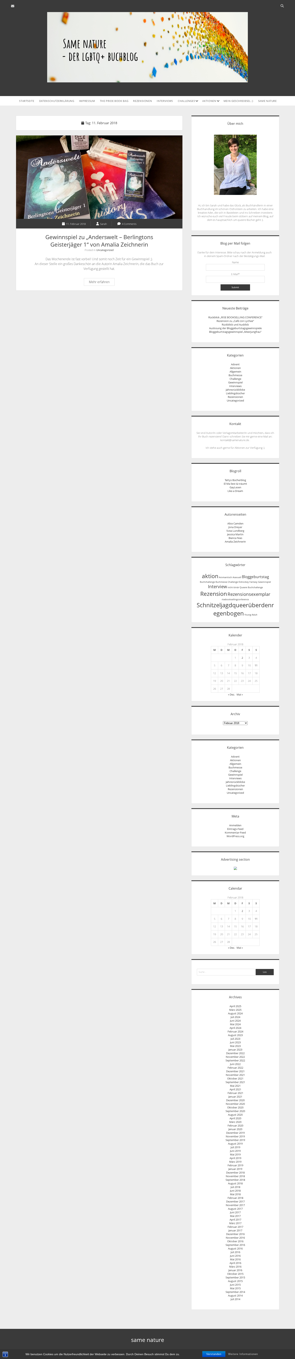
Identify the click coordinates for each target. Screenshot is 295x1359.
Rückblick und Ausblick (235, 324)
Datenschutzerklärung (56, 101)
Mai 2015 (235, 1288)
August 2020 (235, 1114)
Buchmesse (235, 375)
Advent (235, 364)
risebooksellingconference (235, 599)
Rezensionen (142, 101)
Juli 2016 (235, 1252)
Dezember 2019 (235, 1133)
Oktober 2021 (235, 1078)
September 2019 (235, 1140)
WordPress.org (235, 836)
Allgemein (235, 371)
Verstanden (213, 1354)
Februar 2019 (235, 1165)
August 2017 (235, 1209)
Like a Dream (235, 491)
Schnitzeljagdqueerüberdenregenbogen (235, 609)
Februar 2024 (235, 1031)
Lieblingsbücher (235, 393)
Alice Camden (235, 523)
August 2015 (235, 1281)
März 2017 (235, 1223)
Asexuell (237, 577)
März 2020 (235, 1122)
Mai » (240, 694)
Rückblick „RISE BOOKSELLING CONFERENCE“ (235, 317)
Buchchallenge (207, 582)
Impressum (87, 101)
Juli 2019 (235, 1147)
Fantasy (253, 582)
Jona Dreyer (235, 527)
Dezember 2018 (235, 1172)
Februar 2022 (235, 1067)
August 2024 (235, 1013)
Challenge (235, 379)
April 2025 (235, 1006)
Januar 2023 (235, 1049)
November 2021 (235, 1075)
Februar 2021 (235, 1093)
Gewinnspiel (235, 382)
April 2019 (235, 1158)
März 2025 (235, 1010)
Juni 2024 (235, 1020)
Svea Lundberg (235, 531)
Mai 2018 (235, 1194)
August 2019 (235, 1143)
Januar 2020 (235, 1129)
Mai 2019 (235, 1154)
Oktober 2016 (235, 1241)
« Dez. (231, 694)
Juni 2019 (235, 1151)
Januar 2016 (235, 1270)
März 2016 (235, 1266)
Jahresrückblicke (235, 389)
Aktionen (209, 101)
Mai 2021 (235, 1086)
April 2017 (235, 1219)
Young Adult (250, 614)
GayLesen (235, 487)
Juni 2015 (235, 1284)
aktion (210, 576)
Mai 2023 (235, 1046)
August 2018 (235, 1183)
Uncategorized (105, 250)
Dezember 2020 (235, 1100)
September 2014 (235, 1292)
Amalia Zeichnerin (235, 541)
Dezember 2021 (235, 1071)
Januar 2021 (235, 1096)
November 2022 (235, 1057)
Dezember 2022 (235, 1053)
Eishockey (244, 582)
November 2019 (235, 1136)
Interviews (165, 101)
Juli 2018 (235, 1187)
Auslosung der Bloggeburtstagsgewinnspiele (235, 328)
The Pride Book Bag (114, 101)
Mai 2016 (235, 1259)
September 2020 (235, 1111)
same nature (267, 101)
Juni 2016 (235, 1256)
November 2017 (235, 1205)
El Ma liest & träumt (235, 483)
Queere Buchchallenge (251, 587)
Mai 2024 (235, 1024)
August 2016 (235, 1248)
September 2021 (235, 1082)
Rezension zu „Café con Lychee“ (235, 321)
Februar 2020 (235, 1125)
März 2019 (235, 1161)
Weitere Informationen (243, 1354)
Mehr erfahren (101, 283)
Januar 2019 (235, 1169)
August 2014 (235, 1295)
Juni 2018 (235, 1190)
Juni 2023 (235, 1042)
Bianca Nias (235, 538)
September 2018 (235, 1180)
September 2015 (235, 1277)
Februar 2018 (235, 1198)
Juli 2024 (235, 1017)
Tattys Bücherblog (235, 480)
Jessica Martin (235, 534)
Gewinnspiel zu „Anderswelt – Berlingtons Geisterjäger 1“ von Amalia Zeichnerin (99, 177)
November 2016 (235, 1237)
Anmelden (235, 825)
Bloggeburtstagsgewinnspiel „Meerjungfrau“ (235, 332)
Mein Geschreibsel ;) (238, 101)
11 (256, 665)
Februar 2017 (235, 1227)
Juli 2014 (235, 1299)
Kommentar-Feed (235, 832)
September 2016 (235, 1245)
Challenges (186, 101)
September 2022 (235, 1060)
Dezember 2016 (235, 1234)
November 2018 (235, 1176)
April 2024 (235, 1028)
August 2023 (235, 1035)
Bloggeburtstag (255, 576)
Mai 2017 (235, 1216)
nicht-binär (233, 587)
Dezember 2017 (235, 1201)
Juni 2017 (235, 1212)
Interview (217, 586)
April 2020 (235, 1118)
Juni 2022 (235, 1064)
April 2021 (235, 1089)
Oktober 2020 (235, 1107)
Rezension (213, 593)
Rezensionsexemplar (249, 594)
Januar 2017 (235, 1230)
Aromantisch (225, 577)
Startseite (26, 101)
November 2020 (235, 1104)
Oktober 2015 (235, 1274)
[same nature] (147, 80)
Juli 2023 (235, 1039)
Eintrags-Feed (235, 829)
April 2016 (235, 1263)
